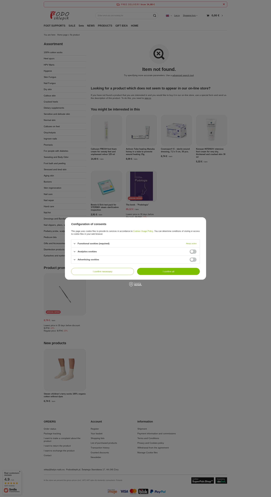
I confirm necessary (102, 271)
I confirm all (168, 271)
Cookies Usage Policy (143, 231)
